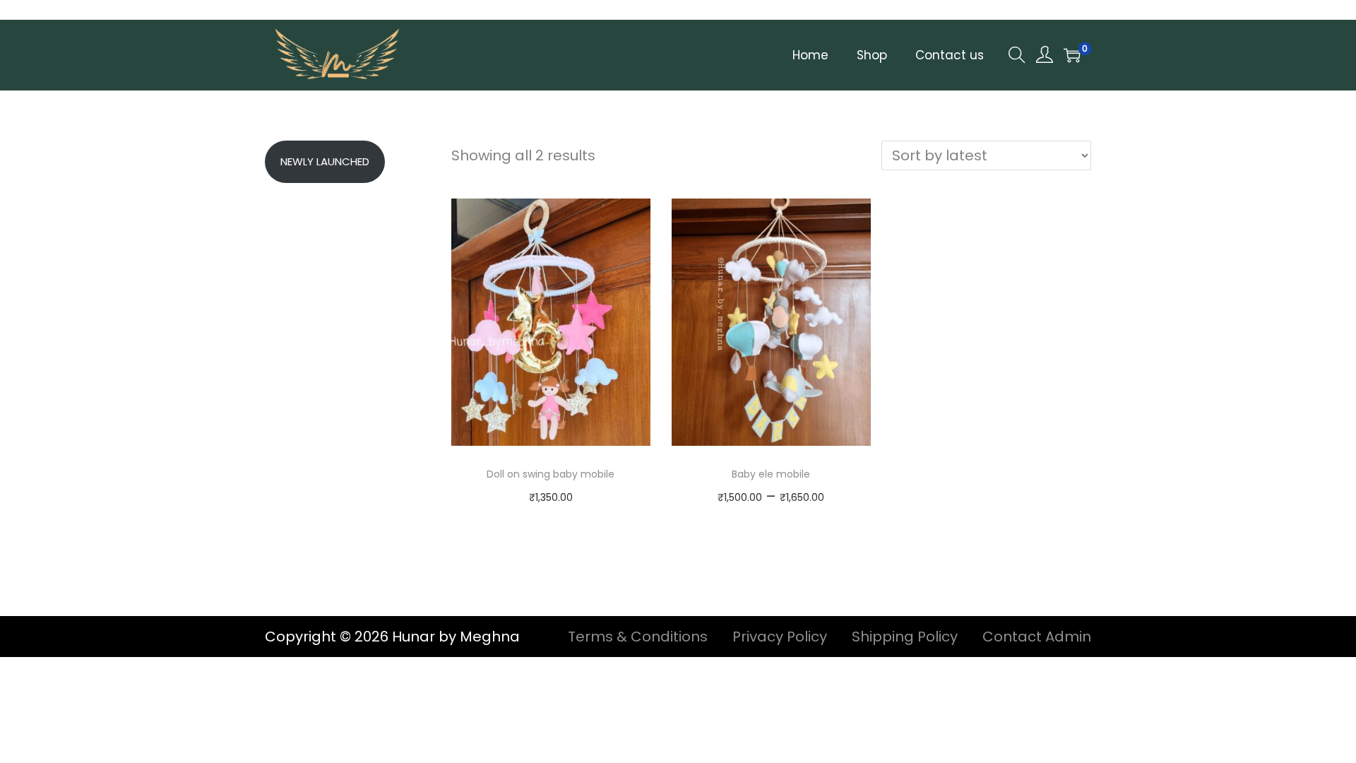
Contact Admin (1036, 636)
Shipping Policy (905, 636)
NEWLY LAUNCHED (324, 161)
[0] (1072, 55)
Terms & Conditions (638, 636)
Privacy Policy (779, 636)
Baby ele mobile (771, 474)
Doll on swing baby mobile (550, 474)
